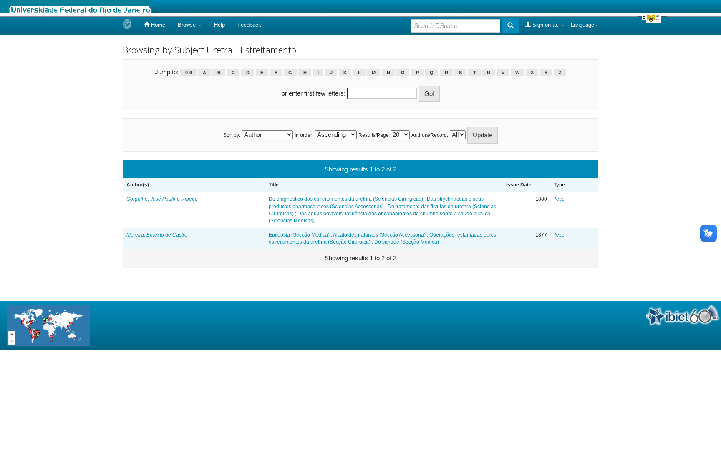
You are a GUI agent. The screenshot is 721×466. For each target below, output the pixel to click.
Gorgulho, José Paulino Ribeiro (162, 199)
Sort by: (231, 135)
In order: (304, 135)
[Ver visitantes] (48, 325)
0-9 (188, 72)
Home (157, 25)
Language (582, 25)
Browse (187, 25)
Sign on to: (545, 25)
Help (219, 25)
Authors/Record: (429, 135)
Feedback (249, 25)
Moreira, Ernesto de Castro (156, 235)
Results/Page (373, 135)
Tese (559, 199)
